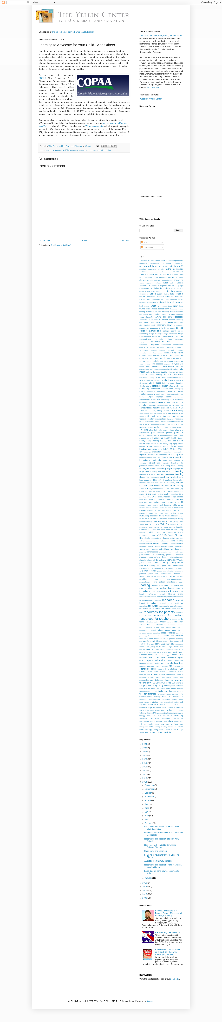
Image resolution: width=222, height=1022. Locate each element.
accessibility (179, 263)
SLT (157, 649)
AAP (148, 260)
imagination (156, 452)
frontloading (154, 424)
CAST (160, 317)
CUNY (149, 361)
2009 (144, 898)
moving (180, 513)
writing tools (158, 730)
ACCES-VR (167, 263)
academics (154, 263)
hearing (156, 441)
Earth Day (179, 383)
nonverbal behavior (164, 530)
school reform (157, 630)
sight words (174, 647)
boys (170, 306)
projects (180, 576)
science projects (169, 639)
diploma (149, 372)
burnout (180, 312)
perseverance (144, 555)
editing (148, 386)
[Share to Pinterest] (115, 146)
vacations (150, 710)
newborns (174, 524)
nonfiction (143, 530)
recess (152, 591)
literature (144, 488)
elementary (144, 389)
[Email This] (102, 146)
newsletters (144, 527)
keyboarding (165, 466)
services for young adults (150, 647)
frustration (163, 424)
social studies (177, 655)
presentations (178, 565)
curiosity (156, 361)
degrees (167, 364)
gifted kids (153, 430)
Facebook (173, 408)
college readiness (170, 334)
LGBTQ (172, 483)
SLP (153, 649)
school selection (153, 633)
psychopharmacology (175, 579)
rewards (170, 622)
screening (179, 639)
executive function (175, 402)
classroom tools (156, 328)
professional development (160, 574)
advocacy (50, 150)
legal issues (158, 480)
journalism (143, 466)
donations (143, 377)
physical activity (162, 557)
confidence (143, 347)
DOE (169, 375)
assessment (144, 288)
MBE (149, 497)
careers (142, 317)
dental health (144, 366)
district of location (146, 375)
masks (141, 494)
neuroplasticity (162, 519)
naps (181, 516)
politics (141, 563)
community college (163, 339)
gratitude (173, 435)
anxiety (177, 280)
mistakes (165, 510)
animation (158, 280)
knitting (154, 469)
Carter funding (151, 317)
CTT (181, 358)
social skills (152, 655)
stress (153, 669)
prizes (159, 571)
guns (149, 438)
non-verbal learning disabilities (171, 527)
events (161, 402)
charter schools (168, 320)
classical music (149, 325)
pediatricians (164, 549)
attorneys (58, 150)
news (181, 524)
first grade (171, 419)
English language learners (160, 397)
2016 (144, 774)
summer (154, 674)
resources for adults (167, 606)
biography (156, 299)
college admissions (150, 330)
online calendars (176, 538)
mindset (142, 510)
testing (160, 685)
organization (155, 543)
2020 (144, 759)
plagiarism (143, 560)
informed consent (145, 457)
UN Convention (166, 705)
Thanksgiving (149, 688)
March (148, 819)
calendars (166, 314)
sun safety (166, 677)
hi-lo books (173, 441)
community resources (161, 342)
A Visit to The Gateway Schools (158, 861)
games (142, 427)
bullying (173, 311)
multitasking (144, 516)
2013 (144, 883)
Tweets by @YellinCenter (150, 99)
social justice (162, 652)
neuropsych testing (175, 519)
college (179, 327)
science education (154, 639)
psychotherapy (144, 582)
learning (179, 471)
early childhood (154, 383)
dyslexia (168, 380)
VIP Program (157, 713)
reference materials (157, 594)
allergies (142, 280)
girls (160, 430)
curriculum (178, 361)
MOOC (180, 510)
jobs (181, 463)
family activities (164, 410)
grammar (143, 435)
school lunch (171, 627)
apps (165, 282)
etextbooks (179, 400)
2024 (144, 744)
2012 (144, 886)
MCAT (154, 497)
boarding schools (146, 302)
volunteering (144, 721)
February (149, 823)
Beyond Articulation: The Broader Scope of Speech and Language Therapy (168, 913)
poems (170, 560)
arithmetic (143, 286)
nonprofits (152, 530)
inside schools (158, 457)
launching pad (155, 471)
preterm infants (159, 568)
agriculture (163, 277)
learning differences (147, 474)
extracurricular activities (149, 408)
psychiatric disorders (150, 579)
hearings (163, 441)
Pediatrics (174, 549)
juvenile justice (154, 466)
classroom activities (166, 325)
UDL (156, 705)
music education (171, 516)
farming (180, 411)
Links (172, 485)
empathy (151, 394)
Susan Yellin (178, 677)
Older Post (124, 240)
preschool (166, 565)
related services (157, 597)
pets (152, 555)
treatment (166, 699)
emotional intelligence (156, 391)
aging (156, 277)
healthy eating (145, 441)
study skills (152, 672)
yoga (181, 730)
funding (180, 424)
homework (152, 449)
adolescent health (156, 272)
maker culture (167, 491)
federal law (161, 413)
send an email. (153, 87)
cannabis (179, 314)
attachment (151, 291)
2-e (140, 261)
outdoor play (174, 543)
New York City (162, 524)
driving (175, 377)
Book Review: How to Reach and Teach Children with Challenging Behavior (167, 952)
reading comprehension (173, 585)
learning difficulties (165, 474)
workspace (172, 727)
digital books (161, 369)
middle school (177, 505)
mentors (142, 505)
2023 (144, 748)
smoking (174, 649)
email (171, 389)
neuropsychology (145, 521)
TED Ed (154, 683)
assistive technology (160, 288)
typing (176, 702)
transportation (154, 699)
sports (163, 663)
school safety (171, 630)
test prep (143, 685)
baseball (160, 297)
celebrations (177, 317)
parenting (144, 549)
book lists (164, 302)
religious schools (176, 597)
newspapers (154, 527)
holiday (180, 446)
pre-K (159, 565)
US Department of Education (172, 708)
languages (144, 471)
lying (181, 488)
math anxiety (157, 494)
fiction (181, 413)
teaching (179, 680)
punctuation (171, 582)
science (142, 638)
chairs (151, 320)
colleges (150, 336)
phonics (152, 557)
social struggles (165, 655)
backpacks (151, 297)
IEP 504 (180, 449)
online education (161, 541)
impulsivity (143, 455)
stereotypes (179, 666)
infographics (160, 455)
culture (142, 361)
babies (173, 294)
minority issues (154, 510)
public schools (159, 582)
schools (179, 635)
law (163, 471)
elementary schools (159, 389)
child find (158, 322)
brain (175, 306)
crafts (155, 358)
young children (156, 732)
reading (144, 585)
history (173, 446)
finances (166, 416)
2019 (144, 763)
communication (145, 339)
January (148, 878)
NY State (152, 535)
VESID (163, 710)
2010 (144, 894)
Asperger (179, 286)
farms (141, 413)
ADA (181, 266)
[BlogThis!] (105, 146)
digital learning (171, 369)
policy (181, 560)
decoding (159, 364)
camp (173, 314)
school (166, 625)
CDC (170, 317)
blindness (165, 299)
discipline (179, 372)
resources (153, 605)
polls (149, 563)
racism (181, 582)
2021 (144, 755)
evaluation (143, 402)
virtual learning (168, 713)
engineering (178, 394)
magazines (143, 491)
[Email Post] (97, 146)
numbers (142, 532)
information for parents (174, 455)
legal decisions (145, 480)
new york (149, 524)
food (161, 421)
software (172, 657)
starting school (155, 666)
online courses (145, 541)
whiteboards (178, 721)
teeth (173, 683)
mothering (143, 513)
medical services (156, 500)
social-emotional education (152, 657)
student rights (163, 669)
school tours (157, 636)
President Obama (146, 568)
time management (146, 691)
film (148, 416)
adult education (177, 272)
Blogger (149, 1001)
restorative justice (152, 622)
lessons (142, 483)
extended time (177, 405)
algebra (171, 277)
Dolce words (178, 375)
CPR (150, 358)
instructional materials (150, 460)
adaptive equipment (147, 269)
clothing (166, 328)
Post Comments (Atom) (61, 245)
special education (104, 150)
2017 (144, 770)
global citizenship (176, 430)
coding (172, 328)
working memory (160, 727)
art (149, 286)
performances (152, 552)
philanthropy (160, 555)
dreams (166, 377)
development (168, 366)
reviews (163, 622)
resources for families (162, 609)
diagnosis (179, 366)
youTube (167, 732)
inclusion (151, 455)
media (160, 497)
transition (166, 696)
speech (169, 660)
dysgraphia (159, 380)
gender (156, 427)
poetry (176, 560)
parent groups (154, 546)
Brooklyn (158, 312)
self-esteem (150, 644)
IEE (170, 449)
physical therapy (176, 557)
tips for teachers (147, 694)
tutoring (155, 702)
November (149, 789)
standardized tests (175, 663)
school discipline (176, 625)
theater (173, 688)
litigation (153, 488)
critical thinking (173, 358)
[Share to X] (108, 146)
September (150, 797)
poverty (152, 565)
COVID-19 (143, 358)
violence (148, 713)
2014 (144, 782)
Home (84, 240)
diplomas (156, 372)
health (167, 438)
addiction (161, 269)
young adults (144, 732)
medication (143, 502)
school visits (168, 636)
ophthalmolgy (144, 543)
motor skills (163, 513)
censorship (143, 320)
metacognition (152, 505)
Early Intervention (168, 383)
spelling (157, 663)
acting (165, 266)
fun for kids (172, 424)
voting (152, 721)
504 (144, 260)
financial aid (177, 416)
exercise (143, 405)
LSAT (172, 488)
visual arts (151, 716)
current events (166, 361)
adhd (168, 269)
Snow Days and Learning (155, 851)
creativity (162, 358)
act (160, 266)
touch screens (172, 694)
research (168, 600)
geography (164, 427)
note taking (178, 530)
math (148, 494)
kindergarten (145, 468)
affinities (175, 275)
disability (164, 372)
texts (141, 688)
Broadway (150, 312)
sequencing (179, 644)
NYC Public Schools (172, 535)
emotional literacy (175, 391)
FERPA (168, 413)
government (144, 433)
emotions (143, 394)
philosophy (170, 555)
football (167, 421)
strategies (144, 668)
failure (141, 411)
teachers (169, 680)
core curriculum (155, 356)
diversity (158, 375)
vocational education (149, 718)
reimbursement (144, 597)
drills (171, 377)
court (165, 356)
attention (170, 291)
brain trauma (151, 309)
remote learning (155, 600)
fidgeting (142, 416)
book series (144, 306)
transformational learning (149, 696)
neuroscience (160, 521)
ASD (173, 286)
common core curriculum (172, 336)
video (169, 710)
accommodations (148, 266)
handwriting (157, 438)
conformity (170, 347)
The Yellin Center (163, 688)
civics (176, 322)
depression (156, 366)
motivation (153, 513)
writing (148, 729)
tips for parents (164, 691)
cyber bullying (144, 364)
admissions (178, 269)
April (147, 816)
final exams (156, 416)
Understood (179, 705)
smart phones (165, 649)
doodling (151, 377)
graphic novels (153, 435)
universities (157, 708)
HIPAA (149, 446)
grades (169, 433)
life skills (165, 486)
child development (146, 322)
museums (154, 516)
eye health (165, 408)
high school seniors (154, 444)
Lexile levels (164, 483)
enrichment (179, 397)
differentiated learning (147, 369)
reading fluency (167, 588)
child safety (168, 322)
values (157, 710)
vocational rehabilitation (172, 718)
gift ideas (143, 430)
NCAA (141, 519)
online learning (176, 541)
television (179, 683)
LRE (167, 488)
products (142, 574)
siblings (164, 647)
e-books (177, 380)
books (154, 305)
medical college (169, 497)
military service (158, 508)
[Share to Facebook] (111, 146)
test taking (152, 685)
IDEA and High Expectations (167, 932)
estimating (165, 400)
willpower (142, 724)
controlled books (155, 353)
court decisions (176, 355)
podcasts (162, 560)
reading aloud (157, 585)
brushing (165, 312)
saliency (142, 625)
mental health (176, 502)
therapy (180, 688)
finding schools (160, 419)
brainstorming (163, 309)
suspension (144, 680)
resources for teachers (155, 618)
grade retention (157, 433)
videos (142, 713)
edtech (155, 385)
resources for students (168, 615)
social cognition (150, 652)
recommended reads (167, 591)
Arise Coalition (176, 283)
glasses (165, 430)
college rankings (155, 334)
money (173, 510)
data (153, 364)
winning (151, 724)
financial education (146, 419)
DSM (141, 380)
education (163, 386)
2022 (144, 751)
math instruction (171, 494)
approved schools (153, 283)
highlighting (167, 444)
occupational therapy (160, 538)
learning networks (157, 477)
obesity (147, 538)
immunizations (178, 452)
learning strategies (173, 477)
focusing (156, 421)
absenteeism (155, 261)
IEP (174, 449)
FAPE (174, 410)
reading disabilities (148, 588)
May (147, 812)
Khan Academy (177, 466)
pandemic (143, 546)
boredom (164, 306)
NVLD (159, 532)
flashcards (179, 419)
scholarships (158, 625)
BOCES (156, 302)
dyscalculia (148, 380)
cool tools (177, 352)
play (156, 560)
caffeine (158, 314)
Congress (179, 347)
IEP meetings (145, 452)
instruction (178, 457)
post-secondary (161, 563)
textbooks (179, 686)
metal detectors (165, 505)
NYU (141, 538)
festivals (175, 413)
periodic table (178, 552)
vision (176, 713)
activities (173, 266)
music (161, 516)
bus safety (143, 314)
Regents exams (175, 594)
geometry (172, 427)
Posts (146, 242)
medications (154, 502)
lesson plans (178, 480)
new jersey (173, 521)
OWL (181, 543)
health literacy (177, 438)
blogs (180, 299)
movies (173, 513)
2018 (144, 767)
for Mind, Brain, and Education (160, 36)
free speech (144, 424)
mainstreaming (154, 491)
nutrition (151, 532)
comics (157, 336)
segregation (162, 641)
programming (162, 576)
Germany (179, 427)
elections (179, 386)
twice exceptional (166, 702)
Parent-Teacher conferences (172, 546)
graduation (178, 433)
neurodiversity (150, 519)
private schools (149, 571)
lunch (177, 488)
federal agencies (150, 413)
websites (168, 721)
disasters (172, 372)
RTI (175, 622)
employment (169, 394)
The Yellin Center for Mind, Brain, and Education (73, 32)
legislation (168, 480)
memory (165, 502)
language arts (178, 469)
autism (159, 294)
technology (145, 682)
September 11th (167, 644)
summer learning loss (167, 674)
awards (166, 294)
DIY (164, 375)
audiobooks (144, 294)
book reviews (176, 302)
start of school (144, 666)
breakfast (173, 309)
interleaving (167, 460)
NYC (159, 535)
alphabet (150, 280)
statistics (165, 666)
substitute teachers (168, 672)
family (153, 411)
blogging (173, 299)
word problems (172, 724)
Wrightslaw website (94, 126)
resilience (179, 603)
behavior (169, 296)
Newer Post (44, 240)
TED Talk (161, 683)
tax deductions (156, 680)
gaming (150, 427)
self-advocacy (173, 641)
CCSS (165, 317)
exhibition (151, 405)
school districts (145, 627)
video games (178, 710)
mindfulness (178, 508)
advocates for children (160, 274)
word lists (159, 724)
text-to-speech (169, 686)
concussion (166, 344)
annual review (167, 280)
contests (162, 350)
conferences (178, 344)
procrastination (168, 571)
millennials (169, 508)
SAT (149, 624)
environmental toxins (147, 400)
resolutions (143, 606)
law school (170, 471)
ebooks (142, 386)
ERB (158, 400)
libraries (179, 483)
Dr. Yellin (159, 377)
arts (169, 286)
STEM (171, 666)
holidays (143, 449)
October (148, 793)
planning (150, 560)
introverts (165, 463)
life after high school (149, 485)
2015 (144, 778)
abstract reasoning (168, 261)
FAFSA (180, 408)
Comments (148, 247)
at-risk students (177, 288)
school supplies (168, 633)
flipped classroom (146, 421)
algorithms (179, 277)
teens (168, 683)
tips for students (177, 691)
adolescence (144, 272)
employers (160, 394)
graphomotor (165, 435)
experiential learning (163, 405)
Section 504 (152, 641)
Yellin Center (171, 729)
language (167, 468)
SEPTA (157, 644)
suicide (180, 672)
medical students (175, 499)
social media (173, 652)
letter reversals (152, 483)
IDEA (165, 449)
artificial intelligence (159, 286)
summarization (144, 674)
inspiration (168, 457)
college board (169, 331)
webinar (159, 721)
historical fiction (161, 446)
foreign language (176, 421)
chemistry (179, 320)
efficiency (172, 386)
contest (154, 350)
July (147, 804)
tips (155, 691)
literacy (180, 485)
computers (154, 344)
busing (151, 314)
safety (180, 622)
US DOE (142, 710)
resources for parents (87, 150)
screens (142, 641)
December (149, 785)
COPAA (42, 78)
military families (145, 508)
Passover (154, 549)
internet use (154, 463)
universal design (145, 708)
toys (181, 694)
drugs (181, 377)
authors (153, 294)
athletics (142, 291)
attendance (160, 291)
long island (160, 488)
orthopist (165, 543)
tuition (174, 699)
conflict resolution (157, 347)
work (151, 727)
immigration (167, 452)
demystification (177, 364)
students (173, 669)
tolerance (161, 694)
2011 (144, 890)
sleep (148, 649)
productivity (179, 571)
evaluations (153, 402)
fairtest (147, 411)
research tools (165, 603)
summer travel (154, 677)
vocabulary (178, 716)
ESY (172, 400)
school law (158, 627)
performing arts (165, 552)
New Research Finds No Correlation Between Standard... (160, 846)
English (142, 397)
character (157, 320)
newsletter (174, 979)
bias (148, 299)
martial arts (178, 491)
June (147, 808)
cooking (167, 353)
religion (167, 597)
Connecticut (143, 350)
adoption (167, 272)
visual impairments (164, 716)
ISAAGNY (174, 463)
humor (160, 449)
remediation (144, 600)
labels (159, 469)
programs (74, 150)
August (148, 800)
